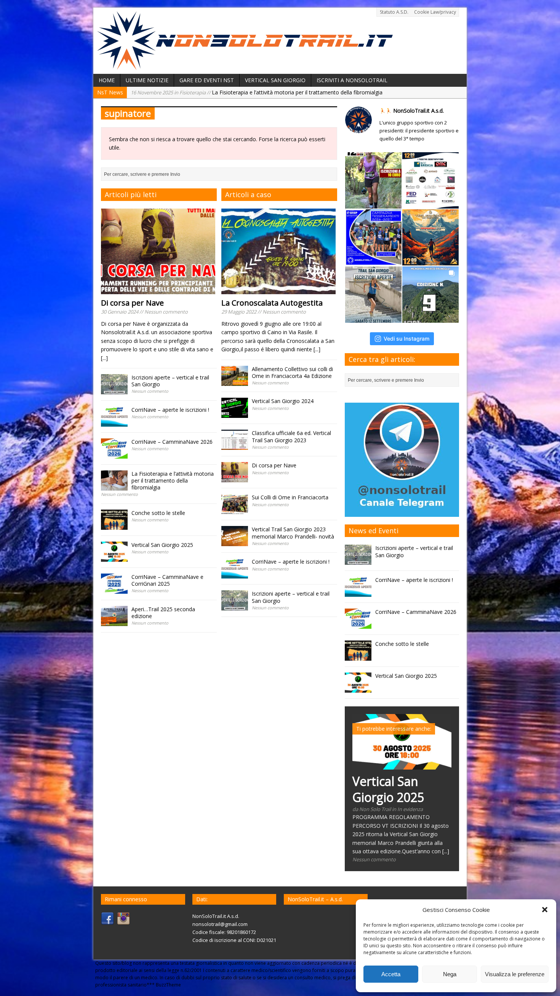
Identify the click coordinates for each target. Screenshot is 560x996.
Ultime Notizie (147, 80)
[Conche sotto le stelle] (114, 525)
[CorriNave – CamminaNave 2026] (114, 453)
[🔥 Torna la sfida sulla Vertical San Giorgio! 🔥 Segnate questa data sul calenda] (430, 294)
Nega (449, 974)
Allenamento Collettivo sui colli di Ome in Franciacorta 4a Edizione (292, 372)
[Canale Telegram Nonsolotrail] (402, 512)
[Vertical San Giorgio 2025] (114, 557)
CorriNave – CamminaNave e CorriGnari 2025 (167, 580)
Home (107, 80)
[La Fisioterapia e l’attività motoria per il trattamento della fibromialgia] (114, 485)
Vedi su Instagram (406, 338)
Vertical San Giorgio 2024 (283, 401)
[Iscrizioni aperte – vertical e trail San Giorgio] (114, 390)
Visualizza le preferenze (514, 974)
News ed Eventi (373, 530)
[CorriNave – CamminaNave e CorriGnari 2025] (114, 589)
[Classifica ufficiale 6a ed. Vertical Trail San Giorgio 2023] (234, 445)
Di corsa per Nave (132, 303)
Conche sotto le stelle (198, 92)
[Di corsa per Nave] (158, 289)
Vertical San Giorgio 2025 (162, 544)
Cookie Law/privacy (435, 12)
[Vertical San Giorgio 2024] (234, 413)
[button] (545, 909)
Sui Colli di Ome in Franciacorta (290, 497)
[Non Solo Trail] (245, 65)
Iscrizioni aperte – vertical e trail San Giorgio (170, 381)
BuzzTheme (168, 985)
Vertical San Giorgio (275, 80)
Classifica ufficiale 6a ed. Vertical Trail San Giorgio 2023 (291, 436)
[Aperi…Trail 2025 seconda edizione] (114, 621)
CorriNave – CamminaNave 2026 (172, 441)
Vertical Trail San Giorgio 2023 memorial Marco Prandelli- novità (293, 533)
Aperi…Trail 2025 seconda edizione (163, 613)
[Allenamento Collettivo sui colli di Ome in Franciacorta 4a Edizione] (234, 381)
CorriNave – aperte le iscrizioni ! (170, 409)
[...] (104, 358)
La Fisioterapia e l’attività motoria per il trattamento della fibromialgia (172, 480)
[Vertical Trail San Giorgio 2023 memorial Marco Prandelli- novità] (234, 541)
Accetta (390, 974)
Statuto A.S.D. (394, 12)
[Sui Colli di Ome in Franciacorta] (234, 509)
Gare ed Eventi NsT (206, 80)
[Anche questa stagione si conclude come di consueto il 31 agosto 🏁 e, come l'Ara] (373, 237)
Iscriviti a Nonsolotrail (352, 80)
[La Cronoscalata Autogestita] (278, 289)
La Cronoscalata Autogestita (272, 303)
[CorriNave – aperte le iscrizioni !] (114, 421)
